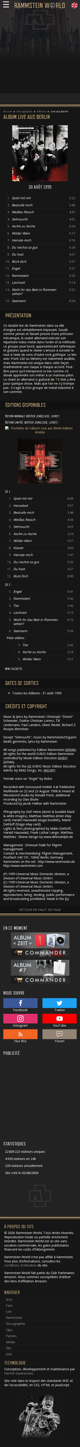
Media (10, 1342)
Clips (9, 1330)
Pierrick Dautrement (18, 1373)
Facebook (20, 1010)
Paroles (11, 1336)
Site (8, 1348)
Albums (41, 111)
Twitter (59, 1010)
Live (9, 1311)
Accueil (7, 111)
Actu (9, 1299)
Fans (9, 1305)
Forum (59, 1041)
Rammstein (14, 1317)
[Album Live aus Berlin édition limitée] (40, 430)
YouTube (59, 1025)
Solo (9, 1354)
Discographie (24, 111)
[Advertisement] (40, 53)
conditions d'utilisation (20, 1265)
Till (57, 379)
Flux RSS (20, 1041)
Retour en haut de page (40, 910)
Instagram (20, 1025)
